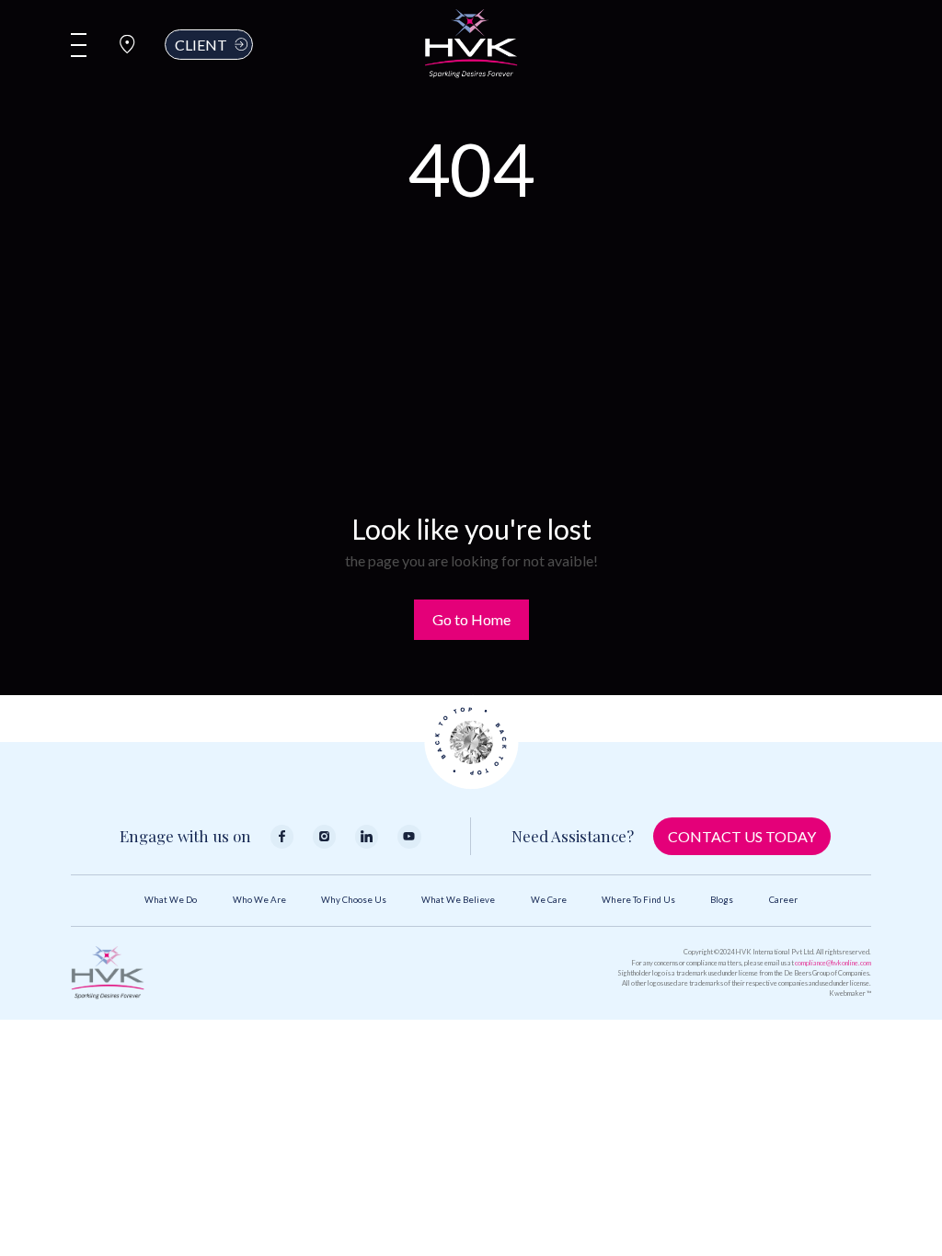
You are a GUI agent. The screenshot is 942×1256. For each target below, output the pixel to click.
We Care (549, 900)
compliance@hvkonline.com (833, 963)
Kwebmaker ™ (850, 993)
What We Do (170, 900)
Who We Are (259, 900)
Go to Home (471, 619)
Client (201, 43)
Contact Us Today (742, 836)
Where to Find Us (638, 900)
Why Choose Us (353, 900)
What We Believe (458, 900)
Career (783, 900)
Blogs (721, 900)
